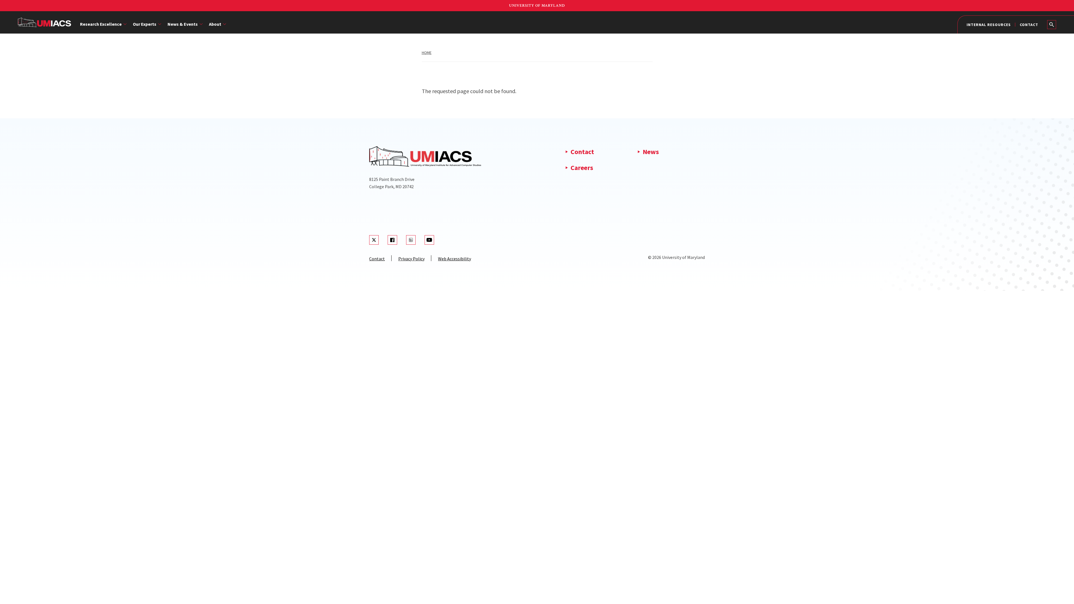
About (215, 24)
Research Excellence (101, 24)
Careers (582, 167)
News (651, 151)
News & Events (183, 24)
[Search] (1051, 24)
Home (427, 52)
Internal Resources (989, 25)
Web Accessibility (454, 258)
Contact (1029, 25)
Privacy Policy (411, 258)
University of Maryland (537, 5)
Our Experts (144, 24)
